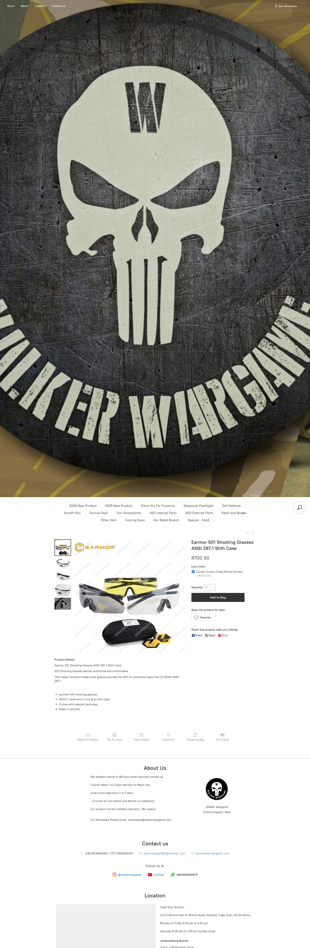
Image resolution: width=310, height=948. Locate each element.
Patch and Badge (234, 513)
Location (39, 6)
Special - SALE (198, 520)
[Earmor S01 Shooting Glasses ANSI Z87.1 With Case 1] (63, 563)
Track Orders (141, 739)
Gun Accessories (129, 513)
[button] (203, 617)
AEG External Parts (199, 513)
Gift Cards (222, 739)
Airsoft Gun (72, 513)
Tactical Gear (98, 513)
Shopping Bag (195, 739)
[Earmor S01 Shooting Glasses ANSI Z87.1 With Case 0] (63, 547)
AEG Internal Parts (163, 513)
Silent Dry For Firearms (158, 506)
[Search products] (299, 507)
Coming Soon (135, 520)
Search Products (87, 739)
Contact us (58, 6)
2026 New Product (83, 506)
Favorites (168, 739)
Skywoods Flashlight (198, 506)
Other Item (109, 520)
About (24, 6)
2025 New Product (118, 506)
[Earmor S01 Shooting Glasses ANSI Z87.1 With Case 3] (63, 590)
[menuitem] (247, 533)
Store (10, 6)
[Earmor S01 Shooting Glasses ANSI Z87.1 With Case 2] (63, 577)
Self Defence (231, 506)
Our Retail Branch (166, 520)
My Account (114, 739)
